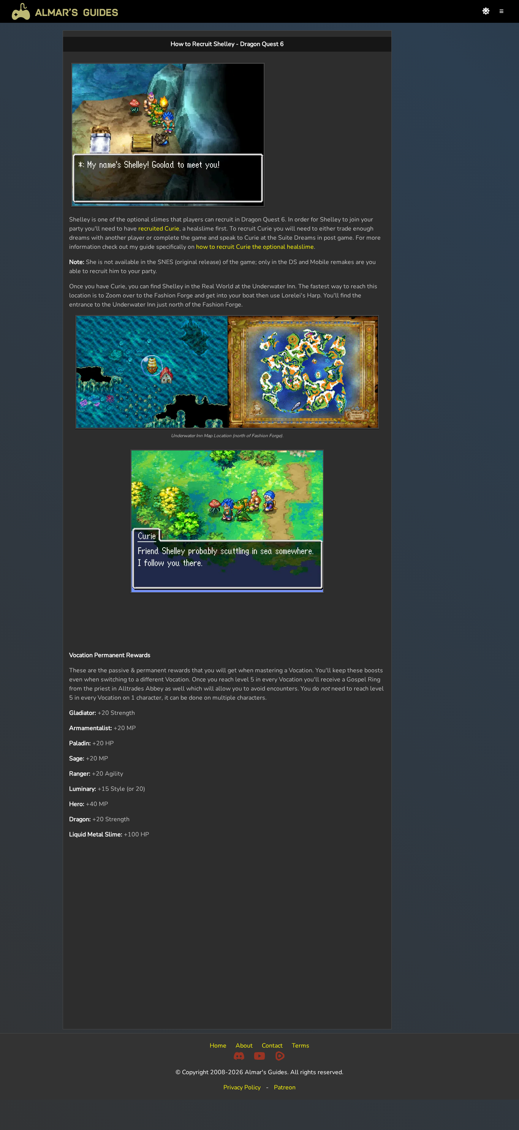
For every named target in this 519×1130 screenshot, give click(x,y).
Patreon (285, 1087)
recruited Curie (158, 228)
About (244, 1045)
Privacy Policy (242, 1087)
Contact (272, 1045)
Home (218, 1045)
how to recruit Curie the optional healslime (255, 247)
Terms (300, 1045)
